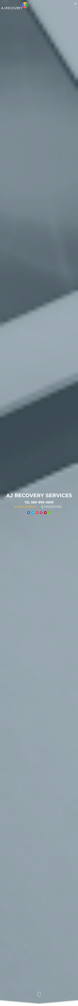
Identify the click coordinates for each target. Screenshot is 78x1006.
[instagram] (41, 512)
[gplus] (37, 512)
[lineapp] (49, 512)
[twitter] (32, 512)
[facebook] (28, 512)
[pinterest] (45, 512)
